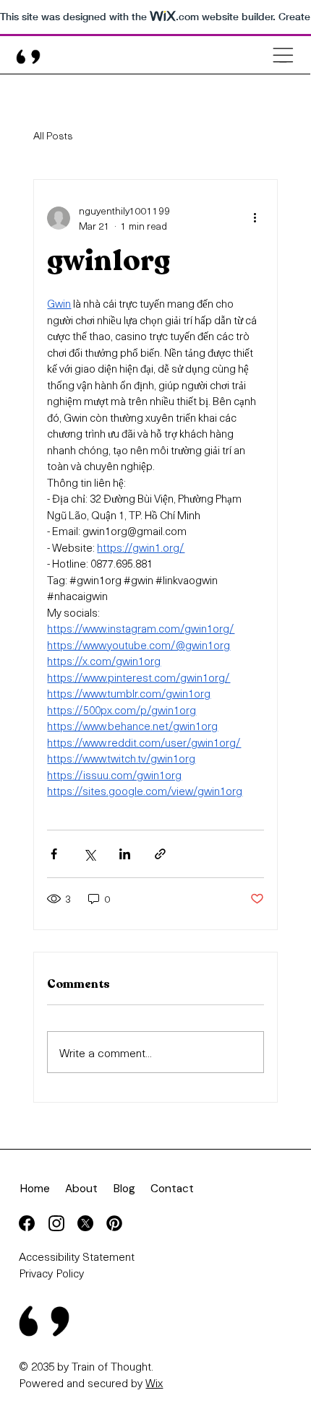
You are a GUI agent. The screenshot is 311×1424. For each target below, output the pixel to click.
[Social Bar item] (27, 1223)
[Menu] (283, 55)
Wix (154, 1382)
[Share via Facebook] (54, 854)
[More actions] (255, 218)
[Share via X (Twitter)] (89, 854)
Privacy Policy (51, 1272)
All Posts (53, 136)
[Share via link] (160, 854)
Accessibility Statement (77, 1256)
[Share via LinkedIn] (125, 854)
